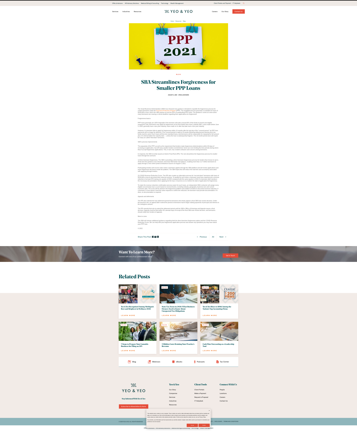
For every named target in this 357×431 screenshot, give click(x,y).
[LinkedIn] (158, 237)
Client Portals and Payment (222, 3)
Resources (137, 11)
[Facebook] (153, 237)
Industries (126, 11)
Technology (164, 3)
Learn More (128, 315)
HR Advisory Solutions (132, 3)
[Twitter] (155, 237)
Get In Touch (230, 256)
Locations (223, 393)
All (213, 237)
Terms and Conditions (231, 421)
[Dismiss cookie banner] (209, 411)
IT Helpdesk (236, 3)
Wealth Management (177, 3)
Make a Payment (200, 393)
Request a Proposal (201, 397)
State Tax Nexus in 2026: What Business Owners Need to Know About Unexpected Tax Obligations (178, 309)
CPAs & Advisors (117, 3)
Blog (184, 21)
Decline (204, 425)
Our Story (225, 11)
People (222, 390)
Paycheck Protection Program (166, 110)
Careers (215, 11)
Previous (203, 237)
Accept (192, 425)
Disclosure (218, 421)
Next (221, 237)
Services (115, 11)
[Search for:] (244, 3)
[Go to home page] (178, 11)
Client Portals (199, 390)
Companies (173, 393)
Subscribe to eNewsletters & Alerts (133, 406)
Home (172, 21)
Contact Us (239, 11)
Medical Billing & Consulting (150, 3)
